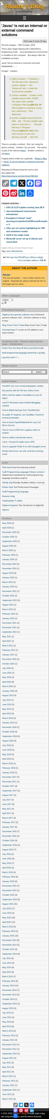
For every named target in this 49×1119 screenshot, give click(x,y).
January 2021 (8, 654)
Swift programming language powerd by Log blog (23, 353)
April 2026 (6, 528)
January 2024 (8, 577)
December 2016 (9, 831)
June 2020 (6, 673)
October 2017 (8, 786)
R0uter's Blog (24, 6)
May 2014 (6, 967)
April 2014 (6, 972)
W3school (6, 467)
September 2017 (9, 790)
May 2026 (6, 523)
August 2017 (7, 795)
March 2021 (7, 645)
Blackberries (17, 251)
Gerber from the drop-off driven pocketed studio (23, 348)
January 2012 (8, 1085)
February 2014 (8, 981)
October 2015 (8, 895)
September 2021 (9, 632)
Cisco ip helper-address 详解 (31, 260)
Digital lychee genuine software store (18, 314)
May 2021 (6, 636)
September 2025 (9, 541)
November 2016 (9, 836)
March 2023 (7, 582)
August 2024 (7, 573)
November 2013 (9, 994)
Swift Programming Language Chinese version (22, 472)
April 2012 (6, 1072)
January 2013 (8, 1040)
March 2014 (7, 976)
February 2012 (8, 1081)
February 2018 (8, 768)
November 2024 (9, 568)
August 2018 (7, 741)
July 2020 (6, 668)
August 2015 (7, 904)
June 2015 (6, 913)
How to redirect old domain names (17, 437)
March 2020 (7, 686)
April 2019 (6, 713)
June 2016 (6, 858)
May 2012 (6, 1067)
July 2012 (6, 1062)
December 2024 (9, 564)
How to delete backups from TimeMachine (21, 410)
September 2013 (9, 1003)
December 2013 (9, 990)
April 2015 (6, 922)
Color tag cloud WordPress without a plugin (24, 257)
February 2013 (8, 1035)
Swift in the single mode (17, 235)
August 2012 (7, 1058)
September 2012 (9, 1053)
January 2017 (8, 827)
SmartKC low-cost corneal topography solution (22, 386)
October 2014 (8, 949)
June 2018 (6, 750)
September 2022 (9, 600)
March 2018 (7, 763)
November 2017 (9, 781)
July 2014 (6, 958)
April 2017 (6, 813)
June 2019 (6, 704)
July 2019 (6, 700)
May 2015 (6, 917)
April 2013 (6, 1026)
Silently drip (7, 482)
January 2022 (8, 618)
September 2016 (9, 845)
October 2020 (8, 664)
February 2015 (8, 931)
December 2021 (9, 623)
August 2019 (7, 695)
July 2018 (6, 745)
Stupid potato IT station (12, 500)
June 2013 (6, 1017)
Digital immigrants (10, 505)
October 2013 (8, 999)
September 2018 (9, 736)
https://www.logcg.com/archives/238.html (19, 176)
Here (23, 150)
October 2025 (8, 537)
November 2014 (9, 945)
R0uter (6, 274)
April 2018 (6, 759)
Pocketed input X (9, 330)
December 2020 (9, 659)
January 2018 (8, 772)
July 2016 (6, 854)
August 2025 (7, 546)
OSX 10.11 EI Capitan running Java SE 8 (25, 207)
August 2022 (7, 605)
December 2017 (9, 777)
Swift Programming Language (15, 491)
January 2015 (8, 936)
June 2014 (6, 963)
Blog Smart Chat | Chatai (13, 325)
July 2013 (6, 1013)
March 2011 (7, 1099)
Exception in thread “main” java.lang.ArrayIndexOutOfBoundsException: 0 (26, 221)
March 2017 (7, 818)
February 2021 (8, 650)
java (8, 251)
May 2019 (6, 709)
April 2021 (6, 641)
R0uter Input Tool (9, 487)
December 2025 (9, 532)
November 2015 (9, 890)
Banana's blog (8, 496)
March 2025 (7, 550)
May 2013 (6, 1022)
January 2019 (8, 722)
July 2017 (6, 800)
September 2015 (9, 899)
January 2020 (8, 691)
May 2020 (6, 677)
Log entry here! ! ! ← (11, 357)
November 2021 (9, 627)
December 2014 (9, 940)
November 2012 (9, 1049)
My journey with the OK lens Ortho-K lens (20, 390)
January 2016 (8, 881)
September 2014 (9, 954)
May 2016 (6, 863)
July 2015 (6, 908)
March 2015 (7, 926)
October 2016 (8, 840)
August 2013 (7, 1008)
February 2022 (8, 614)
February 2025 (8, 555)
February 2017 (8, 822)
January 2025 (8, 559)
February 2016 (8, 877)
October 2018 (8, 731)
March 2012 (7, 1076)
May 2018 (6, 754)
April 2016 (6, 867)
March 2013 (7, 1031)
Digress (5, 510)
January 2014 (8, 985)
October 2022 (8, 595)
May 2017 (6, 809)
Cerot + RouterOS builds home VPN (18, 442)
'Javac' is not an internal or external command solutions (24, 30)
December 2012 (9, 1044)
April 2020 (6, 682)
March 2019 (7, 718)
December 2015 (9, 886)
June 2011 (6, 1094)
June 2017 (6, 804)
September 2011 (9, 1090)
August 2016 (7, 849)
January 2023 (8, 586)
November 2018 (9, 727)
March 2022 (7, 609)
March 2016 (7, 872)
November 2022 (9, 591)
